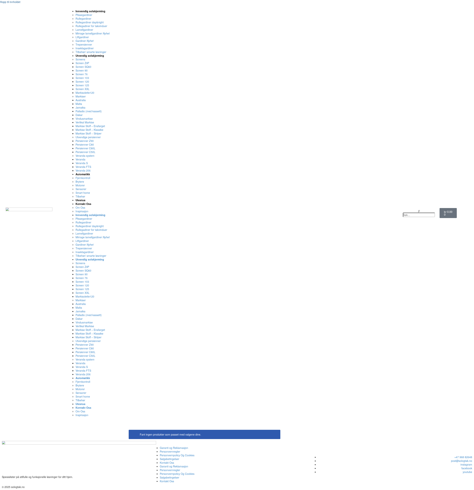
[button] (419, 211)
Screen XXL (82, 89)
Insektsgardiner (85, 48)
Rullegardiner (83, 18)
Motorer (80, 185)
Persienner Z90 (85, 141)
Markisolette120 (85, 92)
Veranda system (85, 155)
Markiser (81, 96)
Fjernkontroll (83, 178)
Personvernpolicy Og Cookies (177, 455)
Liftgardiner (82, 37)
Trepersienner (84, 44)
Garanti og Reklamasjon (174, 448)
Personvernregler (170, 451)
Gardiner (85, 41)
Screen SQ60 (83, 67)
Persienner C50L (85, 152)
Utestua (80, 200)
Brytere (80, 181)
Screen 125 (82, 85)
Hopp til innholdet (10, 2)
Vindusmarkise (84, 118)
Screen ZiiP (82, 63)
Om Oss (80, 207)
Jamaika (80, 107)
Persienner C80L (85, 148)
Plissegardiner (84, 15)
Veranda (80, 159)
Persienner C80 (85, 144)
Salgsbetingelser (169, 459)
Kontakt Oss (83, 204)
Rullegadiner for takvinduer (91, 26)
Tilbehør (80, 196)
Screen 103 (82, 78)
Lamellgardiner (84, 29)
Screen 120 (82, 81)
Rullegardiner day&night (90, 22)
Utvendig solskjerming (90, 55)
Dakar (79, 115)
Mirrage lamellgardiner (93, 33)
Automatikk (83, 174)
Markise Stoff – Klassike (89, 130)
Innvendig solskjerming (90, 11)
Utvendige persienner (88, 137)
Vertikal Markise (85, 122)
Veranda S (82, 163)
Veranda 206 (83, 170)
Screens (80, 59)
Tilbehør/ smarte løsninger (91, 52)
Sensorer (81, 189)
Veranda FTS (83, 167)
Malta (79, 104)
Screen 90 (82, 70)
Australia (81, 100)
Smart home (83, 193)
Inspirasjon (82, 211)
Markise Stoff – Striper (88, 133)
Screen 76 (82, 74)
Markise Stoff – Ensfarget (90, 126)
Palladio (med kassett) (89, 111)
